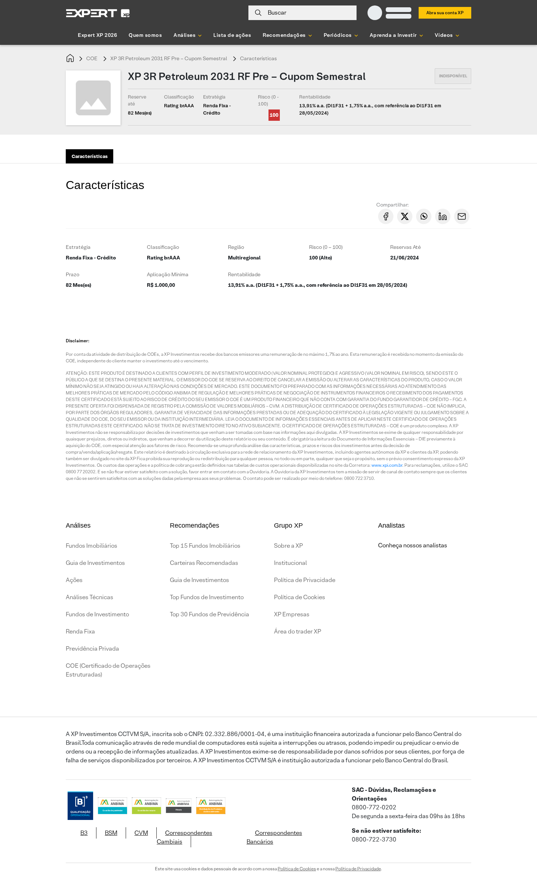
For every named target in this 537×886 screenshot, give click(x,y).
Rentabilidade (244, 274)
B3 (84, 833)
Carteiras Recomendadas (204, 563)
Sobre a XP (288, 546)
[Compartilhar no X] (404, 216)
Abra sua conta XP (445, 12)
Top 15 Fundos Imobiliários (205, 546)
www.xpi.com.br (387, 465)
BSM (111, 833)
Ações (74, 580)
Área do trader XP (297, 631)
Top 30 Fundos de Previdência (209, 614)
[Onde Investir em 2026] (268, 870)
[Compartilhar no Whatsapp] (423, 216)
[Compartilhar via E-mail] (461, 216)
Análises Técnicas (89, 597)
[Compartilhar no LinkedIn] (442, 216)
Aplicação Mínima (167, 274)
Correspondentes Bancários (274, 837)
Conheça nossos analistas (412, 545)
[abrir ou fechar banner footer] (517, 848)
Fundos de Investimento (97, 614)
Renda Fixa (80, 631)
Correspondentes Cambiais (184, 837)
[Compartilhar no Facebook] (385, 216)
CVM (141, 833)
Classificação (163, 247)
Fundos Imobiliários (91, 546)
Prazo (72, 274)
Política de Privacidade (304, 580)
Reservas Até (405, 247)
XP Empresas (291, 614)
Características (258, 58)
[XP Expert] (98, 13)
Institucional (290, 563)
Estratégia (78, 247)
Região (236, 247)
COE (92, 58)
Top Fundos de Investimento (207, 597)
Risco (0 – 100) (326, 247)
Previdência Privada (92, 648)
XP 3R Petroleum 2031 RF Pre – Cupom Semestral (168, 58)
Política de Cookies (299, 597)
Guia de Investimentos (95, 563)
